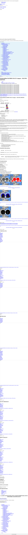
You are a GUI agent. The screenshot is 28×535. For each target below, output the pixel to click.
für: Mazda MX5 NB (5, 55)
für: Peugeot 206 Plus (5, 523)
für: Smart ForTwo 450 (5, 63)
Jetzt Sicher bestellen (14, 534)
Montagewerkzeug (2, 111)
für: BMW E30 (4, 48)
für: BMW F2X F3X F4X (6, 54)
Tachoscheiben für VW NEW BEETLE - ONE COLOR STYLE (6, 420)
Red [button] (6, 105)
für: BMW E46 (4, 512)
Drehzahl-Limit (2, 103)
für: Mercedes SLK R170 (6, 58)
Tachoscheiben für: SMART (4, 524)
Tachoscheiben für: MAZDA (4, 516)
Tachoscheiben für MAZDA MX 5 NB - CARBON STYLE (6, 474)
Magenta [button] (7, 108)
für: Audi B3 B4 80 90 (5, 506)
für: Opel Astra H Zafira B (6, 60)
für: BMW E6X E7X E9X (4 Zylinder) (7, 51)
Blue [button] (6, 106)
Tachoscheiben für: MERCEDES (5, 56)
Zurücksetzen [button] (16, 111)
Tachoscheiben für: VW (4, 66)
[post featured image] (5, 200)
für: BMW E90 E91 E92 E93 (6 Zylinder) (8, 53)
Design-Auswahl (2, 107)
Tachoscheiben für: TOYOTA (4, 65)
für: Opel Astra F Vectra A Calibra (7, 59)
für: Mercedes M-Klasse (5, 57)
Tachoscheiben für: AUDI (4, 44)
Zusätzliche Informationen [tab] (4, 115)
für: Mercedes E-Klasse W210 (6, 518)
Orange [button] (7, 107)
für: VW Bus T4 (5, 67)
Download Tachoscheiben (4, 69)
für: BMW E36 (4, 510)
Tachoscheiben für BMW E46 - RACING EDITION (5, 448)
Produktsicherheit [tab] (3, 116)
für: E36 (5, 70)
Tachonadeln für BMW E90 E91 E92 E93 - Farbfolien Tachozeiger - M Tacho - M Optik (9, 267)
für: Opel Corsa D (5, 522)
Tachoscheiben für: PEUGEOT (5, 61)
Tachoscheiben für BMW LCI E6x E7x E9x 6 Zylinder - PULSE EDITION (14, 227)
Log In (2, 532)
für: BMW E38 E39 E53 (6, 49)
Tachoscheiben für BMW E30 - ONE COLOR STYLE (14, 187)
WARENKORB (3, 2)
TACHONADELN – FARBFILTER (5, 74)
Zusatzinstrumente (5, 46)
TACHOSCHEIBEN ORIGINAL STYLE (6, 72)
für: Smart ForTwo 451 (5, 525)
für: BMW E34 (4, 47)
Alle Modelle (6, 186)
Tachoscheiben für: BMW (2, 186)
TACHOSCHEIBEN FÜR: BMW (5, 73)
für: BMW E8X (5, 50)
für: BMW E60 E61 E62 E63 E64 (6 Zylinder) (8, 52)
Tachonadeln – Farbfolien (4, 68)
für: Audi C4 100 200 (5, 45)
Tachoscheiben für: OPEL (4, 520)
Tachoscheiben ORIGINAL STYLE (5, 43)
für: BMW (4, 531)
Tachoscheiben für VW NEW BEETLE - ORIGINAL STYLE (6, 408)
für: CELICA (4, 527)
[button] (1, 4)
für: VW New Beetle (5, 529)
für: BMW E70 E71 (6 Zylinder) (14, 218)
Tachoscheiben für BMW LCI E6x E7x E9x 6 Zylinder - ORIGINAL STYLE (14, 220)
